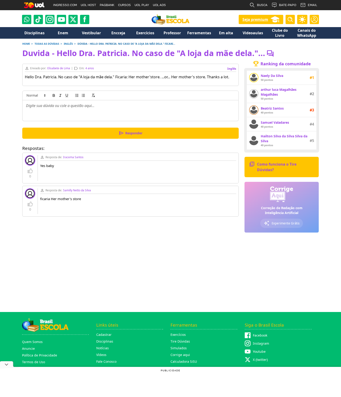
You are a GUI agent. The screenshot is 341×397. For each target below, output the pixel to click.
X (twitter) (260, 359)
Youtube (259, 351)
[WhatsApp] (26, 19)
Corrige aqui (180, 355)
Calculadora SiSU (183, 361)
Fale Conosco (106, 361)
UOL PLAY (142, 5)
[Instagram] (50, 19)
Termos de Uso (33, 362)
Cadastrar (104, 334)
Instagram (261, 343)
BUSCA (262, 5)
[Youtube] (61, 19)
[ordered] (77, 95)
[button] (35, 95)
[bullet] (83, 95)
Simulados (178, 348)
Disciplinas (104, 341)
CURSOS (124, 5)
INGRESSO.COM (65, 5)
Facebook (260, 335)
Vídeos (101, 355)
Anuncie (28, 348)
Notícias (102, 348)
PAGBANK (107, 5)
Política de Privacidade (39, 355)
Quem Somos (32, 342)
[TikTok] (38, 19)
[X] (73, 19)
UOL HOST (88, 5)
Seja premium (255, 19)
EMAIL (312, 5)
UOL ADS (159, 5)
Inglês (231, 69)
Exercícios (178, 334)
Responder (130, 133)
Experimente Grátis (281, 223)
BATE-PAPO (287, 5)
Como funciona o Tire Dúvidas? (272, 166)
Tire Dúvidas (180, 341)
